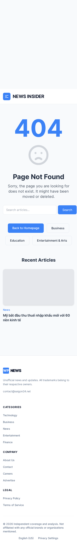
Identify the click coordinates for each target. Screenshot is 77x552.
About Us (9, 460)
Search (67, 210)
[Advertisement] (38, 44)
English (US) (26, 538)
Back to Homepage (25, 228)
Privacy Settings (48, 538)
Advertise (9, 480)
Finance (8, 442)
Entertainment (11, 435)
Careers (8, 473)
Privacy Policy (11, 498)
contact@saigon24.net (17, 391)
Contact (8, 466)
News (6, 428)
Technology (10, 415)
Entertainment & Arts (52, 240)
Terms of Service (13, 505)
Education (17, 240)
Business (57, 228)
